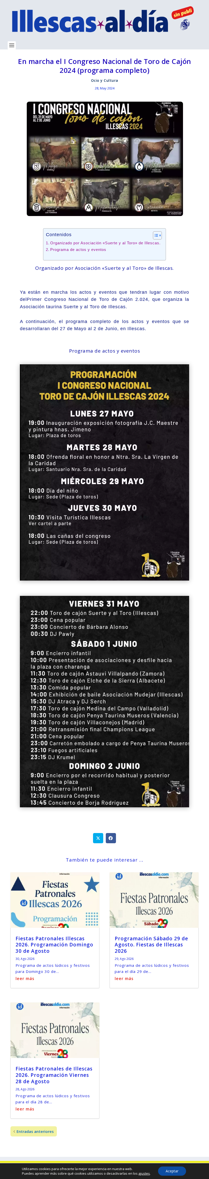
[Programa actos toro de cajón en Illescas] (104, 806)
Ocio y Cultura (104, 80)
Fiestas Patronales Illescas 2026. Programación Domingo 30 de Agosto (54, 944)
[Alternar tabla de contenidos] (155, 235)
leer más (25, 978)
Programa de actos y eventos (78, 250)
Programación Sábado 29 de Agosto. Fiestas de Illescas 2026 (151, 944)
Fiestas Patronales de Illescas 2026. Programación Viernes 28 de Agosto (54, 1074)
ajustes (144, 1173)
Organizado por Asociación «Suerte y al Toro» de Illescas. (105, 243)
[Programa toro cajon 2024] (104, 579)
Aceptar (172, 1171)
